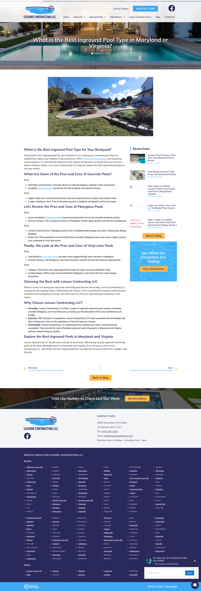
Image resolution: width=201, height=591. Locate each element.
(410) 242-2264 (109, 431)
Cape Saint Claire (136, 489)
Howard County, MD (85, 500)
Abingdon (30, 525)
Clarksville (82, 504)
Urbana (107, 529)
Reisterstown (31, 497)
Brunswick (56, 555)
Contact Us (170, 17)
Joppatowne (31, 559)
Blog (158, 17)
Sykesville (81, 482)
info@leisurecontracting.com (118, 435)
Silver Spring (160, 551)
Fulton (106, 478)
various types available (94, 158)
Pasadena (159, 489)
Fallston (30, 540)
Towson (30, 474)
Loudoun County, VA (34, 571)
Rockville (159, 544)
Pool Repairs (116, 17)
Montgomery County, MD (113, 540)
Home (66, 17)
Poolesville (159, 536)
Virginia (27, 565)
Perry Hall (56, 478)
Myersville (81, 555)
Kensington (160, 518)
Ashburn (56, 571)
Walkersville (108, 533)
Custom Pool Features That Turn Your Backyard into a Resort (162, 158)
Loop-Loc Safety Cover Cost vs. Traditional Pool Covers (162, 206)
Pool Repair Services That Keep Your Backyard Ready (162, 173)
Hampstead (57, 511)
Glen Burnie (160, 471)
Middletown (82, 544)
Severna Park (160, 504)
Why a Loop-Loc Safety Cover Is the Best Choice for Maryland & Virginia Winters (162, 222)
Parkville (56, 486)
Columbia (81, 508)
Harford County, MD (34, 518)
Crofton (132, 493)
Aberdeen (30, 522)
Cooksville (82, 511)
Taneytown (82, 486)
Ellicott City (108, 474)
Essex (29, 486)
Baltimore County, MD (35, 467)
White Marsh (31, 471)
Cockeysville (31, 482)
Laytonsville (160, 522)
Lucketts (107, 575)
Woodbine (133, 471)
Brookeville (134, 525)
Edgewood (31, 536)
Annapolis (133, 482)
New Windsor (83, 478)
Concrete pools (45, 188)
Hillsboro (81, 571)
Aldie (28, 575)
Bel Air (29, 529)
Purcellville (134, 575)
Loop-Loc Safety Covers (140, 17)
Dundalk (30, 489)
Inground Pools (96, 17)
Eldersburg (56, 504)
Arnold (132, 486)
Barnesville (108, 551)
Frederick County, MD (60, 540)
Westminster (82, 493)
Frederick (56, 544)
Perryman (56, 522)
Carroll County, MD (59, 500)
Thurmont (107, 518)
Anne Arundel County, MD (139, 478)
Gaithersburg (134, 551)
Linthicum (159, 478)
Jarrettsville (31, 551)
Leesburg (81, 575)
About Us (78, 17)
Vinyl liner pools (50, 256)
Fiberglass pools (54, 217)
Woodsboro (108, 536)
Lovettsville (108, 571)
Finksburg (56, 508)
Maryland (27, 461)
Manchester (82, 471)
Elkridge (107, 471)
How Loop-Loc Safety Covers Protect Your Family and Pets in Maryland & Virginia (161, 190)
